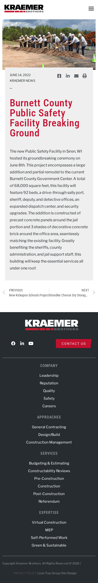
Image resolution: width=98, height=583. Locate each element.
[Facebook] (13, 343)
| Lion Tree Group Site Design (57, 573)
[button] (91, 8)
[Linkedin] (22, 343)
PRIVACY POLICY (25, 573)
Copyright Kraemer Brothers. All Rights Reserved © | (42, 563)
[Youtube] (31, 343)
